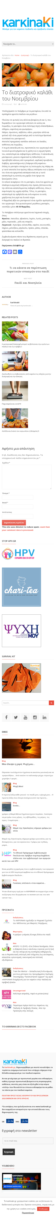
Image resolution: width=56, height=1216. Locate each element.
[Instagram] (34, 717)
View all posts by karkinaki (21, 306)
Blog (4, 761)
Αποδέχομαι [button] (43, 1209)
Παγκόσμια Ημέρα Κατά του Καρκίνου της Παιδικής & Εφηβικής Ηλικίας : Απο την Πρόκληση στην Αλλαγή (30, 1008)
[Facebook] (6, 717)
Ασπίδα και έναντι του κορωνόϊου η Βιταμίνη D (20, 431)
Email (5, 502)
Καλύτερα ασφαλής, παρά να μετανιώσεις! (30, 993)
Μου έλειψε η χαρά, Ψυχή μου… (18, 764)
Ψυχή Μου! (18, 786)
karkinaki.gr (10, 1067)
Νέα (14, 943)
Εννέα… (16, 805)
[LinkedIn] (44, 717)
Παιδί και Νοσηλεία (28, 283)
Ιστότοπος (7, 512)
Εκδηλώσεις (18, 917)
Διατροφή (25, 55)
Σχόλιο (6, 463)
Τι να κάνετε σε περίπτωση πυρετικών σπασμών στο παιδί (28, 269)
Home (17, 55)
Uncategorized (19, 991)
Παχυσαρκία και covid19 (11, 404)
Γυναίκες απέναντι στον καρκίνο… (29, 883)
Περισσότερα (28, 1213)
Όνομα (6, 493)
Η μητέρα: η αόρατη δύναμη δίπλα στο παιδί (31, 934)
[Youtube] (25, 717)
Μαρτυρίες (17, 932)
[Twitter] (15, 717)
